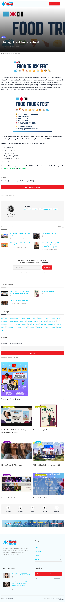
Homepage (61, 599)
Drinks (55, 209)
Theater (46, 327)
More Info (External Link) (32, 187)
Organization (51, 324)
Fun (40, 209)
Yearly (2, 330)
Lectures (18, 324)
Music (29, 324)
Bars (23, 318)
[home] (7, 4)
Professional (10, 327)
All (25, 209)
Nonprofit (43, 324)
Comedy (34, 318)
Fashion (30, 321)
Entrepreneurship (47, 209)
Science (25, 327)
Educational (4, 321)
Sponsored (39, 327)
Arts (6, 318)
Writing (59, 327)
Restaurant (18, 327)
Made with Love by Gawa (8, 598)
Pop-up (3, 327)
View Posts (10, 216)
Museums (24, 324)
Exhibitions (23, 321)
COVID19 (47, 318)
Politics (59, 324)
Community (41, 318)
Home (2, 53)
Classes (28, 318)
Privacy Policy (42, 271)
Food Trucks (52, 321)
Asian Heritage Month (15, 318)
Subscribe (55, 4)
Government (4, 324)
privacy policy (59, 598)
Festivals (35, 209)
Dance (53, 318)
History (11, 324)
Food (3, 37)
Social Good (32, 327)
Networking (36, 324)
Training (53, 327)
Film (41, 321)
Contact (52, 598)
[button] (62, 4)
